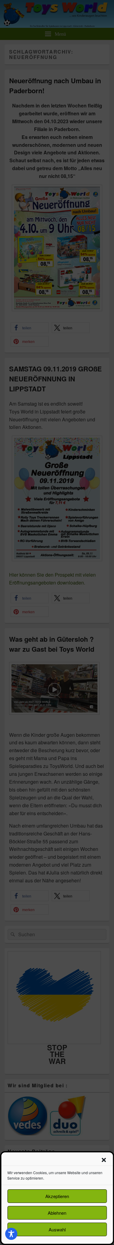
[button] (104, 1160)
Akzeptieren (57, 1196)
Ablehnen (57, 1213)
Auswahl (57, 1229)
